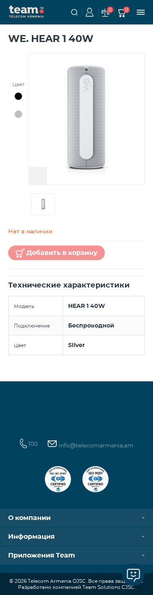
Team (26, 11)
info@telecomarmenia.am (95, 445)
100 (33, 443)
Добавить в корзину (62, 253)
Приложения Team (41, 555)
